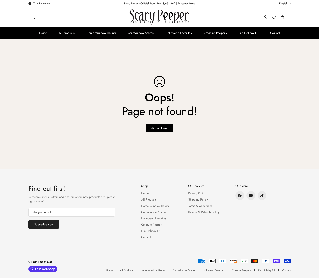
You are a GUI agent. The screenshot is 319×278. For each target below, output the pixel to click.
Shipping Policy (198, 199)
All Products (67, 33)
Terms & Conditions (200, 206)
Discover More (186, 3)
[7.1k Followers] (239, 195)
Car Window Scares (141, 33)
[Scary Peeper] (159, 17)
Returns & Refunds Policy (203, 212)
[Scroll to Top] (312, 258)
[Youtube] (250, 195)
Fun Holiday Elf (248, 33)
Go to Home (159, 128)
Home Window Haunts (101, 33)
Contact (275, 33)
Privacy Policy (197, 193)
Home (43, 33)
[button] (282, 17)
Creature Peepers (215, 33)
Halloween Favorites (178, 33)
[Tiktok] (262, 195)
